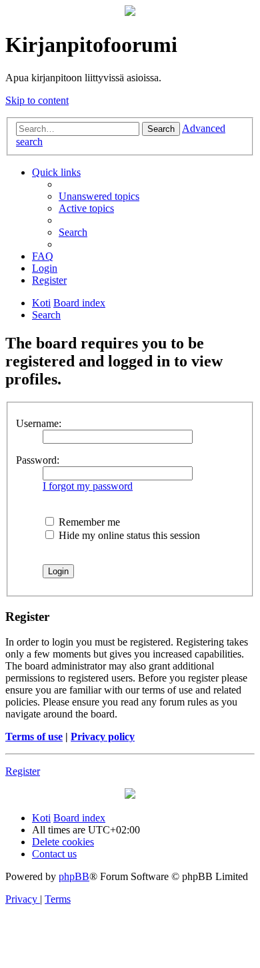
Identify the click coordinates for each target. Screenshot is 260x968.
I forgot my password (88, 486)
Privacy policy (103, 736)
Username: (38, 423)
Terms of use (34, 736)
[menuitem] (99, 196)
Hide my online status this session (128, 535)
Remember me (88, 522)
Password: (37, 460)
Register (22, 771)
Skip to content (37, 100)
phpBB (74, 876)
